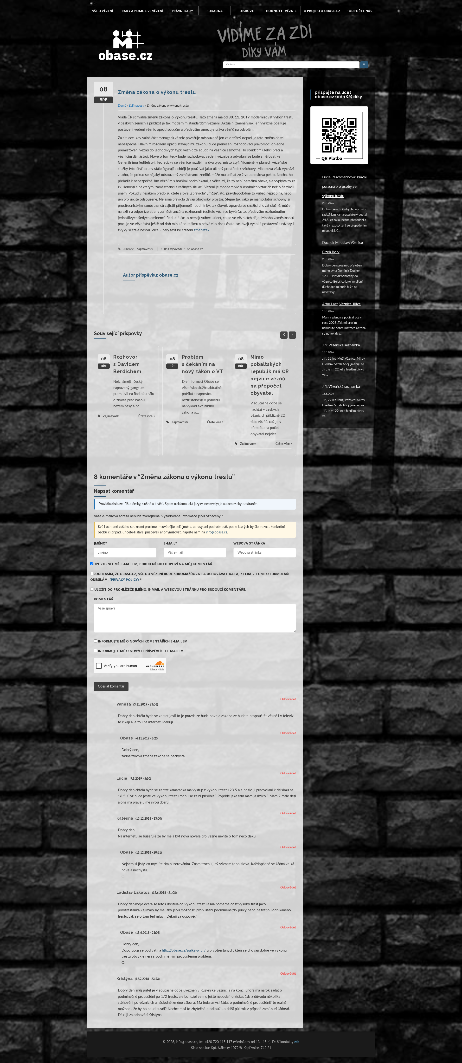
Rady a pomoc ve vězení (142, 11)
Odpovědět (288, 699)
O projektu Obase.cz (322, 11)
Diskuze (247, 11)
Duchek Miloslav (335, 243)
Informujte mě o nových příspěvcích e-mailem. (141, 650)
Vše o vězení (102, 11)
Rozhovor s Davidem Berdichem (127, 364)
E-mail (170, 543)
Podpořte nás (359, 11)
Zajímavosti (136, 105)
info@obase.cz (216, 532)
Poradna (214, 11)
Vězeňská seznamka (344, 345)
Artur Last (330, 304)
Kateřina (124, 818)
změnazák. (202, 230)
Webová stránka (249, 543)
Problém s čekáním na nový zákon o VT (203, 364)
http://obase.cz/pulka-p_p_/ (184, 950)
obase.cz (197, 249)
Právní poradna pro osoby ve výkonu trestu (344, 186)
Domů (122, 105)
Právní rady (182, 11)
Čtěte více (145, 416)
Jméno (100, 543)
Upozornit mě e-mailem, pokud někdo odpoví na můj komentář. (153, 564)
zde (296, 1042)
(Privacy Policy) (124, 579)
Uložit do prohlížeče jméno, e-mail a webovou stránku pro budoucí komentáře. (170, 589)
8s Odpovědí (173, 249)
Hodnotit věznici (282, 11)
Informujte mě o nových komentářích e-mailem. (143, 641)
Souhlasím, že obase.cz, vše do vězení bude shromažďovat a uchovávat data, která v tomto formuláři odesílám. (189, 576)
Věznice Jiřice (350, 304)
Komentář (103, 599)
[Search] (364, 64)
